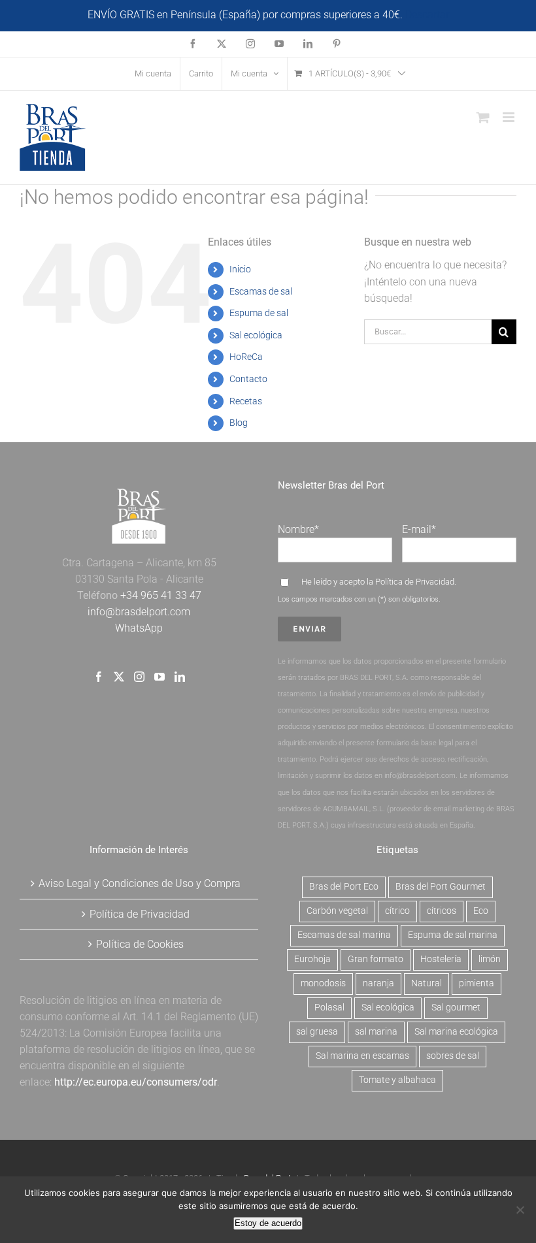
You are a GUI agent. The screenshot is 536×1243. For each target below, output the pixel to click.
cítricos (441, 910)
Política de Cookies (140, 944)
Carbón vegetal (337, 910)
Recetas (245, 401)
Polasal (329, 1007)
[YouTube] (159, 676)
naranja (378, 983)
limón (489, 959)
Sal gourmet (455, 1007)
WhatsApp (139, 628)
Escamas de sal (260, 291)
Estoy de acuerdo (268, 1223)
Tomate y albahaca (397, 1080)
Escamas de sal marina (344, 935)
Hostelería (440, 959)
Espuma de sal (258, 313)
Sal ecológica (255, 335)
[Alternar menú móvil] (509, 117)
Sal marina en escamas (362, 1055)
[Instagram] (139, 676)
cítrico (397, 910)
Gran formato (375, 959)
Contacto (248, 379)
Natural (426, 983)
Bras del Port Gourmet (440, 886)
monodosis (323, 983)
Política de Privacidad (414, 582)
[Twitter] (119, 676)
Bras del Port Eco (343, 886)
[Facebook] (98, 676)
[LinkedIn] (180, 676)
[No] (519, 1209)
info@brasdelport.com (139, 611)
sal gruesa (317, 1031)
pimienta (476, 983)
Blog (238, 422)
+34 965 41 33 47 (159, 595)
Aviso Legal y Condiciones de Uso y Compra (140, 883)
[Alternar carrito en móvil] (483, 117)
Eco (480, 910)
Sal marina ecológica (456, 1031)
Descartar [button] (427, 14)
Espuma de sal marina (452, 935)
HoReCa (246, 356)
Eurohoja (312, 959)
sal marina (376, 1031)
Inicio (240, 269)
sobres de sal (452, 1055)
